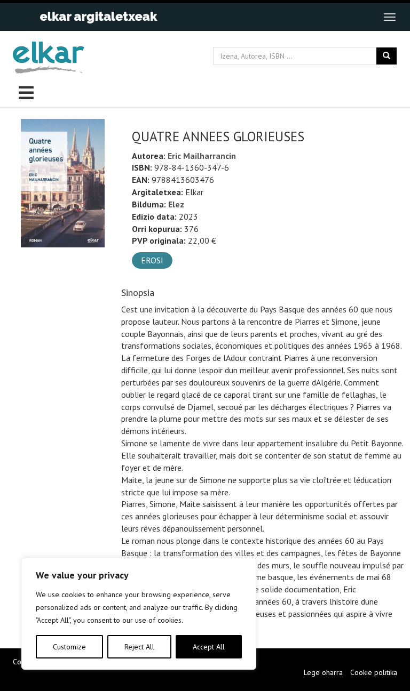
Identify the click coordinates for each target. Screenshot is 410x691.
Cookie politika (373, 672)
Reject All (139, 647)
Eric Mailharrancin (202, 155)
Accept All (209, 647)
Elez (176, 204)
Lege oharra (323, 672)
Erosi (152, 260)
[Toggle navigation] (389, 17)
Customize (69, 647)
